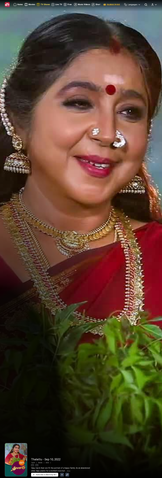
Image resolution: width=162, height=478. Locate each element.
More (68, 471)
